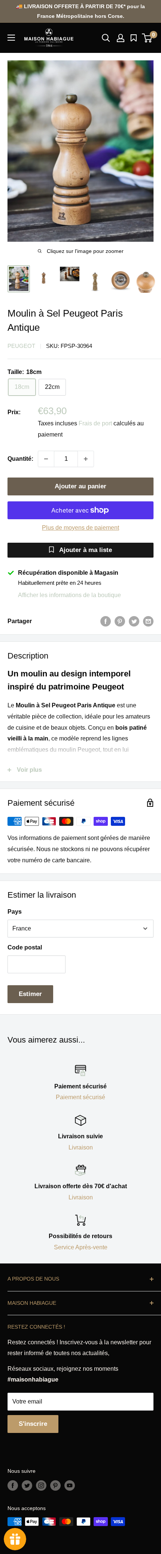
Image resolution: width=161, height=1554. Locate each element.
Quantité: (20, 459)
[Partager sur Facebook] (105, 621)
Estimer (30, 994)
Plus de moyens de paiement (80, 527)
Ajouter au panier (80, 486)
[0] (147, 38)
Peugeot (21, 346)
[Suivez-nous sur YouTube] (69, 1485)
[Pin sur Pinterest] (120, 621)
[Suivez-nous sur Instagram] (41, 1485)
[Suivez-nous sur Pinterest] (55, 1485)
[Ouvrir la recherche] (106, 38)
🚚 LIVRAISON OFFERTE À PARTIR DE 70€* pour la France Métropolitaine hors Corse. (80, 11)
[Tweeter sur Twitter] (134, 621)
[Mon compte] (120, 38)
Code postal (24, 947)
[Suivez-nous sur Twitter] (27, 1485)
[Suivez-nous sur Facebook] (12, 1485)
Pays (14, 911)
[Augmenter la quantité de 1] (86, 459)
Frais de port (95, 423)
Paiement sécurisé (80, 1097)
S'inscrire (33, 1423)
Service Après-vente (80, 1247)
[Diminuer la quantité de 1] (46, 459)
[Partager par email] (148, 621)
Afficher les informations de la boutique (69, 595)
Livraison (81, 1147)
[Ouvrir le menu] (11, 38)
